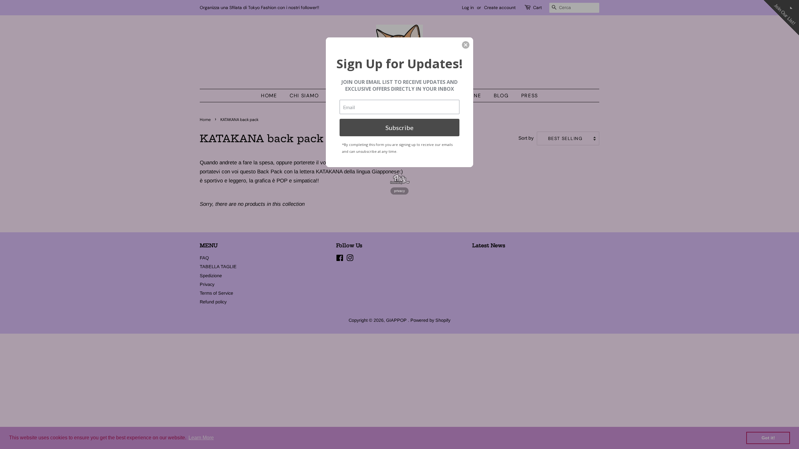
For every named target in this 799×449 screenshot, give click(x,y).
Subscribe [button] (399, 127)
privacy (399, 191)
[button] (465, 45)
